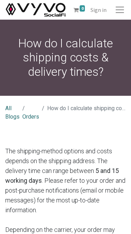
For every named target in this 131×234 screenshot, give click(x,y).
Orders (30, 116)
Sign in (98, 9)
